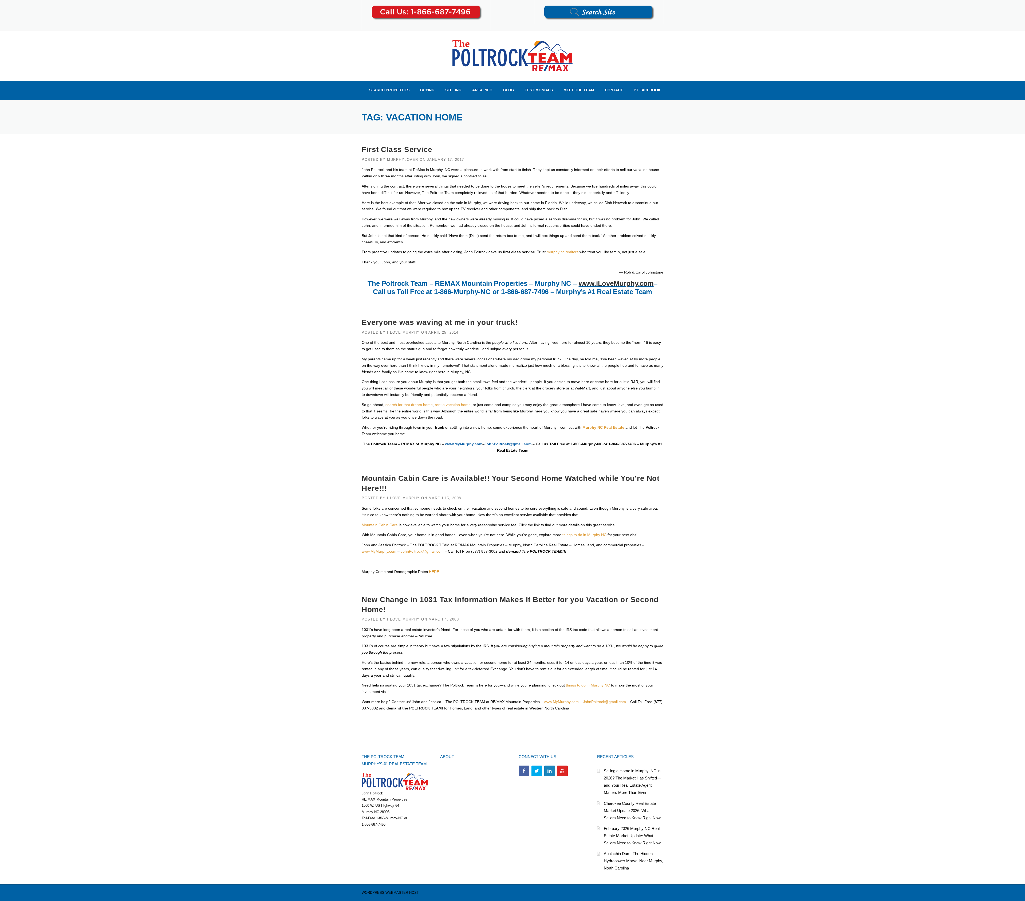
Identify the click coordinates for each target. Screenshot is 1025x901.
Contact (614, 90)
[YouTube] (562, 771)
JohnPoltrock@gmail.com (507, 444)
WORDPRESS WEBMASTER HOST (390, 893)
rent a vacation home (453, 405)
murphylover (402, 160)
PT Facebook (647, 90)
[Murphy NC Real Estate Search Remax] (512, 55)
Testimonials (539, 90)
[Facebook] (524, 771)
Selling (453, 90)
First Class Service (397, 149)
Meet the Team (578, 90)
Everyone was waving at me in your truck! (440, 322)
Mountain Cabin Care (380, 525)
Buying (427, 90)
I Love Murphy (403, 332)
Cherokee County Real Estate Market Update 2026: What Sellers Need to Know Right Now (632, 810)
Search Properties (389, 90)
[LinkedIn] (549, 771)
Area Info (482, 90)
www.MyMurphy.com (463, 444)
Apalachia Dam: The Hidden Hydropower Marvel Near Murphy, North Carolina (633, 860)
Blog (508, 90)
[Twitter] (536, 771)
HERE (434, 572)
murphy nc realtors (562, 252)
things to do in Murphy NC (584, 535)
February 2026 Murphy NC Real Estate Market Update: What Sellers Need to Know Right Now (632, 835)
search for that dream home (409, 405)
